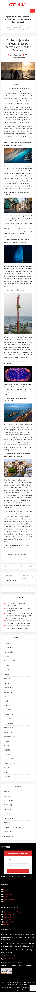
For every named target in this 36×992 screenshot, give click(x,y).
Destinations (7, 919)
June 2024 (7, 696)
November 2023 (9, 728)
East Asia (7, 805)
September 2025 (9, 661)
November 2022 (9, 759)
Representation (8, 894)
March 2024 (7, 710)
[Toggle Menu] (32, 10)
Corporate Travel (8, 914)
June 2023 (7, 741)
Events (6, 814)
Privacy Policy (17, 879)
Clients (5, 897)
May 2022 (7, 768)
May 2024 (7, 701)
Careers (5, 902)
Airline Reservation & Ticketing (12, 912)
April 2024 (7, 705)
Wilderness (7, 836)
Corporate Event (8, 917)
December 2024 (9, 688)
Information (7, 818)
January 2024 (8, 719)
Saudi (28, 98)
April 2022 (7, 772)
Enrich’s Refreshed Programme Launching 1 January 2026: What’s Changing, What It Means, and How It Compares (19, 615)
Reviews (22, 58)
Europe (6, 809)
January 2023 (8, 754)
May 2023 (7, 745)
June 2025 (7, 670)
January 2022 (8, 777)
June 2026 (7, 643)
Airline (6, 791)
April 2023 (7, 750)
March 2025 (7, 683)
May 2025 (7, 674)
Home (13, 26)
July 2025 (7, 665)
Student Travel (8, 922)
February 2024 (8, 714)
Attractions (19, 26)
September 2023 (9, 737)
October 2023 (8, 732)
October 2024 (8, 692)
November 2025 (9, 652)
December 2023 (9, 723)
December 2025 (9, 647)
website (19, 536)
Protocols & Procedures (11, 827)
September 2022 (9, 763)
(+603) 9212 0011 (8, 959)
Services (5, 892)
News (6, 823)
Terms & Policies (8, 899)
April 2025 (7, 679)
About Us (6, 889)
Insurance (6, 924)
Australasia (7, 800)
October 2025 (8, 656)
